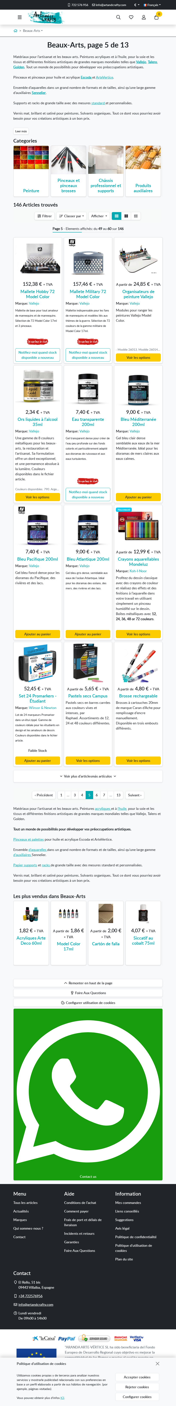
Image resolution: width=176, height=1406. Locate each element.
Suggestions (124, 1219)
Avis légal (122, 1228)
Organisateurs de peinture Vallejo (138, 293)
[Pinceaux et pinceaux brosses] (68, 160)
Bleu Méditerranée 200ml (138, 421)
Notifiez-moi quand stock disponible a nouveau (37, 355)
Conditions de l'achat (80, 1202)
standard (98, 103)
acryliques (103, 808)
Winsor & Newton (42, 707)
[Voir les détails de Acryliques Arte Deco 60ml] (31, 913)
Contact (19, 1237)
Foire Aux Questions (79, 1250)
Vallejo (141, 62)
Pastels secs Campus (88, 696)
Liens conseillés (127, 1211)
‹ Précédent (44, 795)
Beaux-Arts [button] (31, 30)
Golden (18, 67)
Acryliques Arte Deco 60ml (31, 940)
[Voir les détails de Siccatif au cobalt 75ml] (143, 913)
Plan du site (124, 1259)
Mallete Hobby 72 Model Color (37, 293)
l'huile (122, 808)
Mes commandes (128, 1202)
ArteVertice (104, 77)
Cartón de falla (106, 944)
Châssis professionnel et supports (106, 185)
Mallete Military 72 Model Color (88, 293)
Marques (20, 1219)
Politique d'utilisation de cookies (133, 1248)
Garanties (71, 1242)
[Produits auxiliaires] (143, 157)
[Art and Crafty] (48, 17)
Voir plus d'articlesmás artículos (88, 776)
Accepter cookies (137, 1377)
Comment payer (76, 1211)
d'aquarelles (38, 849)
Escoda (86, 77)
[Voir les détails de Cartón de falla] (106, 913)
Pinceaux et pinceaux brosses (69, 185)
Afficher (98, 216)
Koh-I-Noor (138, 571)
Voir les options (138, 357)
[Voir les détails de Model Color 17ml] (68, 913)
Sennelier (39, 92)
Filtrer (46, 216)
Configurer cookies (137, 1396)
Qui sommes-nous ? (28, 1228)
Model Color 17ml (68, 946)
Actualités (21, 1211)
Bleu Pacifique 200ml (37, 559)
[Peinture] (31, 157)
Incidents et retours (79, 1233)
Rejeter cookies (137, 1387)
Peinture (31, 191)
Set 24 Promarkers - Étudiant (37, 698)
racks (46, 865)
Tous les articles (25, 1202)
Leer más (21, 131)
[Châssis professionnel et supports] (105, 160)
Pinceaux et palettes (28, 839)
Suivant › (134, 795)
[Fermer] (157, 1363)
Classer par (72, 216)
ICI (62, 1398)
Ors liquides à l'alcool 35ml (38, 421)
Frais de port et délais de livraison (83, 1222)
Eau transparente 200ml (88, 421)
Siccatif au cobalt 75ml (143, 940)
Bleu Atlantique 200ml (88, 559)
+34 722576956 (30, 1296)
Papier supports (25, 865)
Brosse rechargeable (138, 696)
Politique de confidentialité (136, 1237)
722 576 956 (79, 5)
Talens (152, 62)
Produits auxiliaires (143, 188)
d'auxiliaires (22, 854)
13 (118, 795)
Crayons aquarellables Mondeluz (138, 561)
